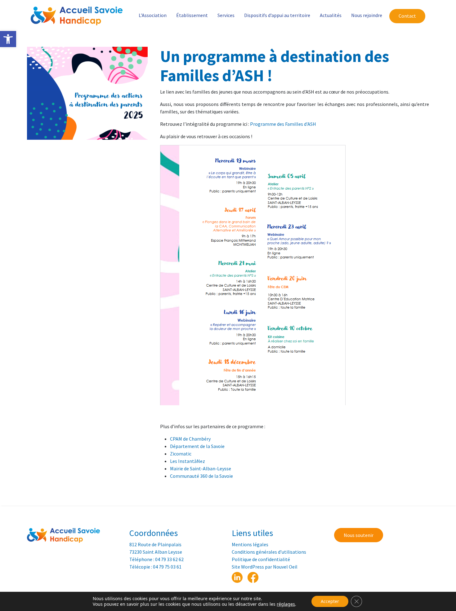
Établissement (192, 15)
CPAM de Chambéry (190, 439)
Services (226, 15)
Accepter (330, 601)
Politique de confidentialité (261, 559)
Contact (407, 16)
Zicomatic (180, 454)
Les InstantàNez (187, 461)
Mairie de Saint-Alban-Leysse (200, 468)
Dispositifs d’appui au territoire (277, 15)
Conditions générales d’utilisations (269, 552)
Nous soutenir (358, 535)
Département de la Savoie (197, 446)
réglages (286, 604)
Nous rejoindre (366, 15)
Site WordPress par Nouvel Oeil (264, 567)
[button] (8, 39)
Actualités (331, 15)
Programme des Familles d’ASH (283, 124)
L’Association (153, 15)
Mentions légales (250, 544)
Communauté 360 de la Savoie (201, 476)
